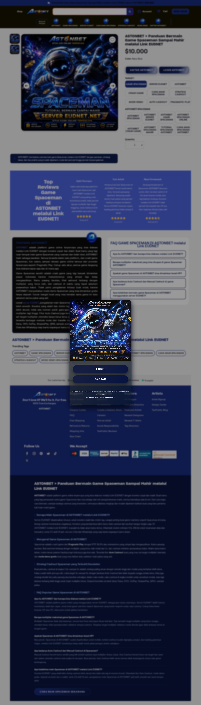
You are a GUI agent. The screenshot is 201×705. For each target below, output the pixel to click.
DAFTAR (100, 379)
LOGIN (100, 369)
